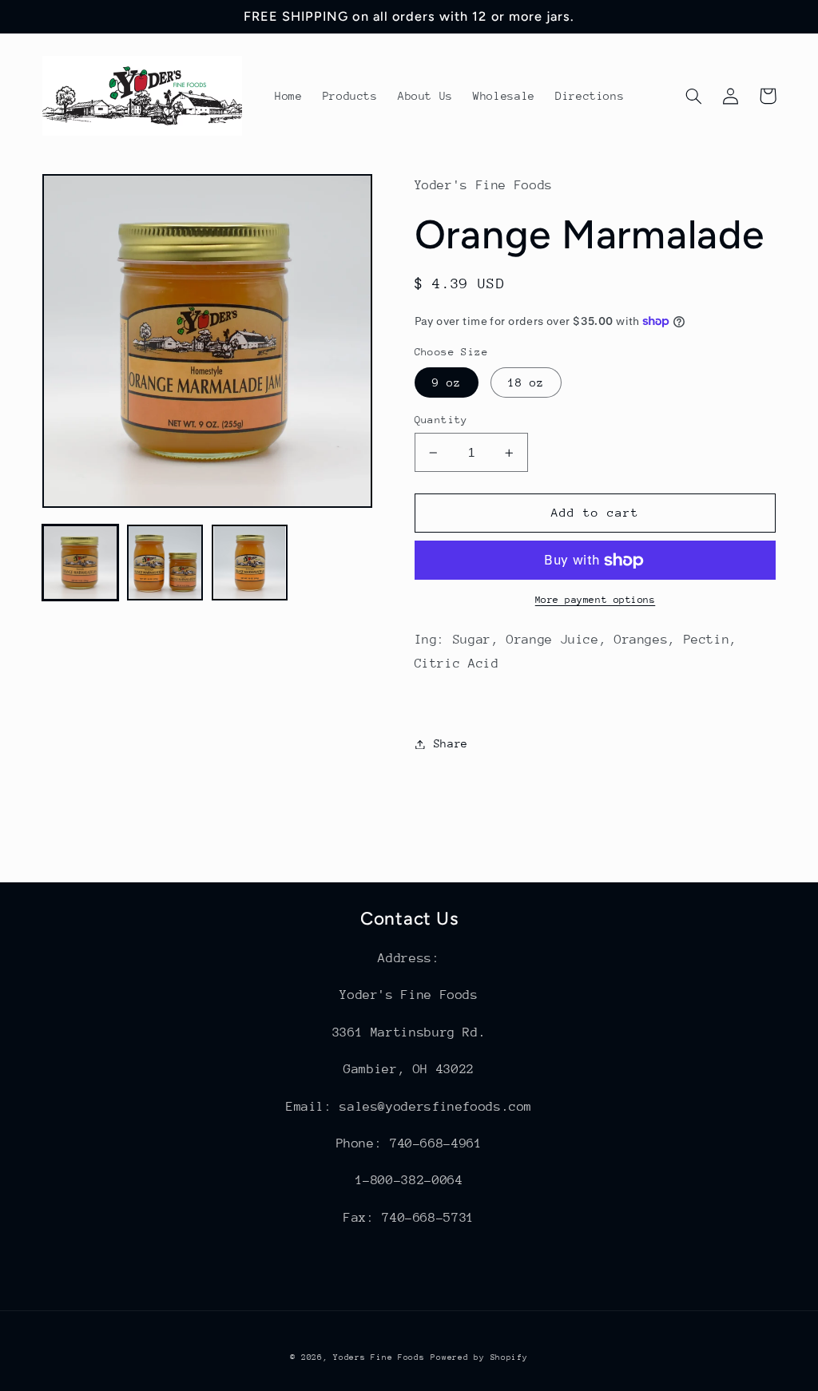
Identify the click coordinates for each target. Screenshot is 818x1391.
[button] (694, 95)
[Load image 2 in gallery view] (165, 563)
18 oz (526, 382)
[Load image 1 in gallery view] (80, 563)
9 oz (446, 382)
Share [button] (451, 743)
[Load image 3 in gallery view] (250, 563)
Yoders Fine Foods (379, 1357)
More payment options (595, 599)
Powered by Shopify (479, 1357)
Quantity (441, 420)
